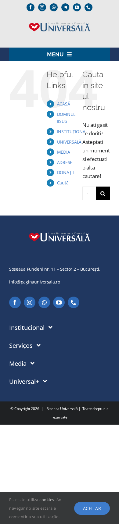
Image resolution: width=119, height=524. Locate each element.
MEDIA (63, 152)
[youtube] (77, 7)
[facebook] (30, 7)
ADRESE (64, 162)
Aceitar (92, 508)
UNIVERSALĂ (69, 142)
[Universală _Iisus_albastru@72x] (59, 20)
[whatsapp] (53, 7)
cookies (46, 499)
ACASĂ (63, 104)
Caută (63, 183)
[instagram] (42, 7)
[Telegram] (65, 7)
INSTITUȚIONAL (72, 131)
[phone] (88, 7)
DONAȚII (65, 172)
